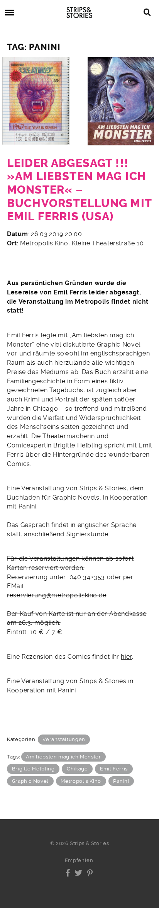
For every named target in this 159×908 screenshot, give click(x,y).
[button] (68, 873)
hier (126, 656)
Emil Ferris (114, 769)
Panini (121, 781)
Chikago (77, 769)
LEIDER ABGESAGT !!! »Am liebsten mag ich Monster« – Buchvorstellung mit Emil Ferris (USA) (79, 190)
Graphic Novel (30, 781)
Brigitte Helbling (33, 769)
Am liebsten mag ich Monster (63, 757)
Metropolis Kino (81, 781)
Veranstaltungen (63, 739)
